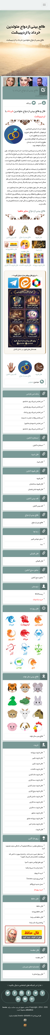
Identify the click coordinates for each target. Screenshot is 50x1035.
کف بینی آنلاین (38, 506)
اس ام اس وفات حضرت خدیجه (32, 418)
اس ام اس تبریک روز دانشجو (33, 401)
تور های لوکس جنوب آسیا (34, 862)
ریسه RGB (39, 594)
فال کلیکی (39, 561)
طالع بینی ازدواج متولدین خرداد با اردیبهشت (26, 29)
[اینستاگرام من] (21, 993)
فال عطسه (39, 957)
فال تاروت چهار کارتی (35, 785)
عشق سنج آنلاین (37, 577)
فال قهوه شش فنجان (35, 489)
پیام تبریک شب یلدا (36, 922)
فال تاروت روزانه (37, 752)
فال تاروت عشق (37, 813)
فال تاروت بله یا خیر (36, 824)
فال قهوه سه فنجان (36, 484)
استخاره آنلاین (38, 445)
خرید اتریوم (39, 873)
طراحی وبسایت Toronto (34, 878)
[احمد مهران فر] (40, 82)
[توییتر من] (7, 993)
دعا (41, 544)
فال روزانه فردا (37, 974)
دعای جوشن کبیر (37, 539)
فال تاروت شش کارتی (35, 796)
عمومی (30, 382)
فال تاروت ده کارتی (36, 807)
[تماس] (14, 993)
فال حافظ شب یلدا (36, 917)
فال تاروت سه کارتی (36, 780)
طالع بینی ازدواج (31, 210)
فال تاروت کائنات (37, 769)
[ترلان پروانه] (25, 82)
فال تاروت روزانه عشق (35, 818)
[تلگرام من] (35, 993)
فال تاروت (39, 829)
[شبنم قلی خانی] (10, 82)
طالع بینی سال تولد (36, 736)
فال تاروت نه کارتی (36, 802)
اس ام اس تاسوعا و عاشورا (33, 423)
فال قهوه (40, 478)
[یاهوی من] (42, 993)
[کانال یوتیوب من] (25, 999)
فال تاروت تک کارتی (36, 774)
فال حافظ (40, 906)
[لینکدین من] (18, 999)
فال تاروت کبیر (37, 758)
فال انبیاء (40, 462)
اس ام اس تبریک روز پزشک (33, 412)
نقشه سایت (13, 1015)
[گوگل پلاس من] (32, 999)
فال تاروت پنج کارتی (36, 791)
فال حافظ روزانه (37, 911)
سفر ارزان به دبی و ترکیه (34, 867)
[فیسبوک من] (28, 993)
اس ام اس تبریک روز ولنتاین (33, 407)
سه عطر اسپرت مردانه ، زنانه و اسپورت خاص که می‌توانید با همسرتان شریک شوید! (27, 855)
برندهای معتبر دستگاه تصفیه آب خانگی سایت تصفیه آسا (25, 847)
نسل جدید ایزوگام (36, 884)
